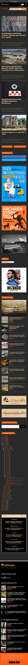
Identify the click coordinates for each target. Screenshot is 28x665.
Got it (18, 662)
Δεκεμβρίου (7, 446)
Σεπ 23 (7, 458)
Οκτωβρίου (7, 448)
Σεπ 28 (7, 452)
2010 (4, 510)
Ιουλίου (6, 491)
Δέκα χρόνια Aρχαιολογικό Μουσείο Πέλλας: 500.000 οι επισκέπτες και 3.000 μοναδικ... (14, 68)
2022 (4, 440)
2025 (4, 437)
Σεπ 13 (7, 466)
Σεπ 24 (7, 457)
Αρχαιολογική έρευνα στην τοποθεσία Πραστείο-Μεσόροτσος (11, 101)
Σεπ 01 (7, 489)
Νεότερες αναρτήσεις (7, 146)
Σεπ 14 (7, 465)
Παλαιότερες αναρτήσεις (20, 146)
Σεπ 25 (7, 455)
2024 (4, 438)
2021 (4, 442)
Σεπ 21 (7, 459)
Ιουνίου (6, 493)
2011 (4, 509)
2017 (4, 501)
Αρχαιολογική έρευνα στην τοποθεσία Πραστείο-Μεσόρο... (13, 483)
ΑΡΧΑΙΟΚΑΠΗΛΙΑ (14, 519)
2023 (4, 439)
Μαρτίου (6, 496)
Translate (11, 263)
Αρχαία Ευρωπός (14, 539)
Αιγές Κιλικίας (14, 546)
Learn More (12, 662)
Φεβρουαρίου (7, 498)
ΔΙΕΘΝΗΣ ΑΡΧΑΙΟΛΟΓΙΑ (14, 526)
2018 (4, 500)
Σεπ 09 (7, 471)
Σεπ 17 (7, 463)
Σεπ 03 (7, 487)
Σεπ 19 (7, 460)
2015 (4, 504)
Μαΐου (5, 494)
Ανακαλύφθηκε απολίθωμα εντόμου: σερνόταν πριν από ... (15, 478)
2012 (4, 507)
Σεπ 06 (7, 475)
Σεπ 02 (7, 488)
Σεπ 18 (7, 462)
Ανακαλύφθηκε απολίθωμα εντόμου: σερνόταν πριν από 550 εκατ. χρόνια (13, 35)
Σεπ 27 (7, 453)
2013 (4, 506)
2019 (5, 444)
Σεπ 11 (7, 469)
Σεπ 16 (7, 464)
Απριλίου (6, 495)
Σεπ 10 (7, 470)
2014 (4, 505)
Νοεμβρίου (7, 447)
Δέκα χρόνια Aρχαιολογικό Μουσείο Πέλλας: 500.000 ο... (15, 480)
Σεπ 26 (7, 454)
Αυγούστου (7, 490)
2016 (4, 502)
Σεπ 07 (7, 474)
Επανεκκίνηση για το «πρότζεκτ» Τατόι (14, 133)
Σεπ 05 (8, 476)
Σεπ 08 (7, 473)
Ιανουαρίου (7, 499)
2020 (4, 443)
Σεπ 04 (7, 485)
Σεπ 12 (7, 468)
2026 (4, 436)
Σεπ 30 (7, 451)
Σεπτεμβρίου (8, 449)
